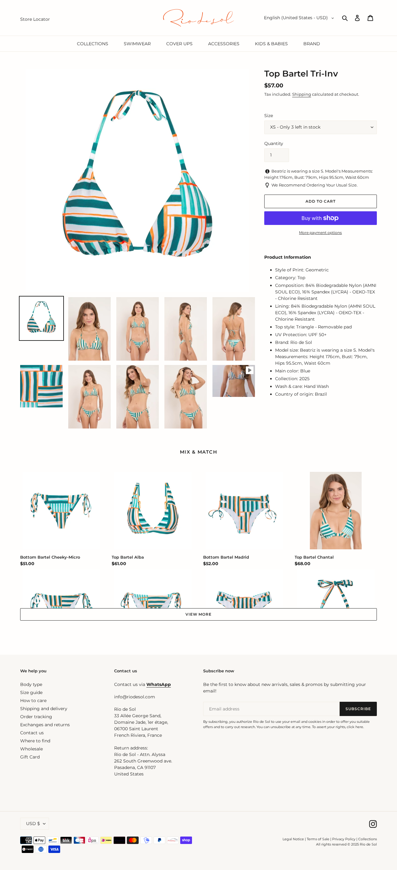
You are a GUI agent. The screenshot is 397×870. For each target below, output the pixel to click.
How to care (33, 700)
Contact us (32, 733)
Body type (31, 684)
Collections (367, 839)
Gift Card (30, 757)
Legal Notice (293, 839)
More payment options (320, 232)
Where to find (35, 741)
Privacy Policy (344, 839)
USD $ (33, 823)
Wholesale (31, 749)
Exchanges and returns (45, 724)
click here (355, 727)
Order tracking (36, 716)
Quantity (273, 143)
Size (268, 115)
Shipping (301, 94)
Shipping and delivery (43, 708)
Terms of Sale (318, 839)
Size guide (31, 692)
